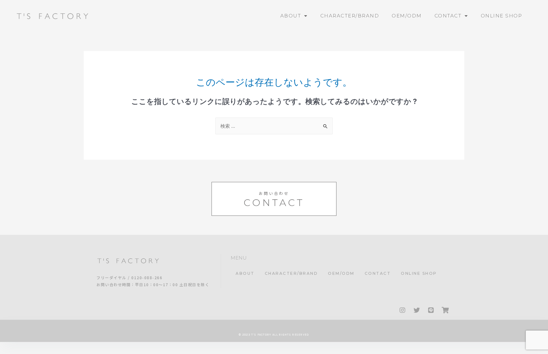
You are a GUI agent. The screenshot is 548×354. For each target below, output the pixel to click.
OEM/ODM (407, 16)
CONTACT (448, 16)
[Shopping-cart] (445, 310)
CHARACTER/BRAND (349, 16)
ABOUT (290, 16)
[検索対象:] (274, 126)
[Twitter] (416, 310)
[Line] (431, 310)
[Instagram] (402, 310)
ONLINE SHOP (501, 16)
